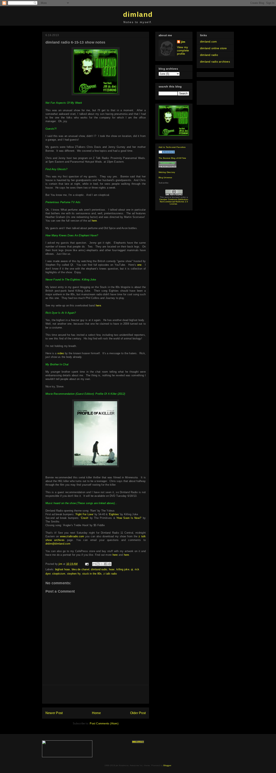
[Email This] (94, 564)
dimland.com (208, 41)
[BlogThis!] (98, 564)
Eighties (114, 514)
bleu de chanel (80, 569)
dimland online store (213, 48)
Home (96, 713)
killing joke (122, 569)
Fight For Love (84, 514)
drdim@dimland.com (57, 543)
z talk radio (110, 573)
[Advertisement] (95, 694)
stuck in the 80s (92, 573)
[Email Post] (87, 563)
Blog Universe (165, 177)
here (94, 220)
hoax (112, 569)
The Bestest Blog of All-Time (172, 158)
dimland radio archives (215, 61)
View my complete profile (183, 50)
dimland (138, 14)
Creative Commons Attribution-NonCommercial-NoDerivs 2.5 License (174, 201)
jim (183, 41)
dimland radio (99, 569)
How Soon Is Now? (129, 517)
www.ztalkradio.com (72, 536)
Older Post (138, 713)
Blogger (167, 765)
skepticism (58, 573)
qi (132, 569)
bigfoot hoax (62, 569)
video (60, 353)
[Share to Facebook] (106, 564)
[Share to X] (102, 564)
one (139, 264)
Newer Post (54, 713)
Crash (84, 517)
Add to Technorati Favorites (172, 147)
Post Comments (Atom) (104, 723)
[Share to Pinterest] (109, 564)
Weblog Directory (167, 172)
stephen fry (73, 573)
